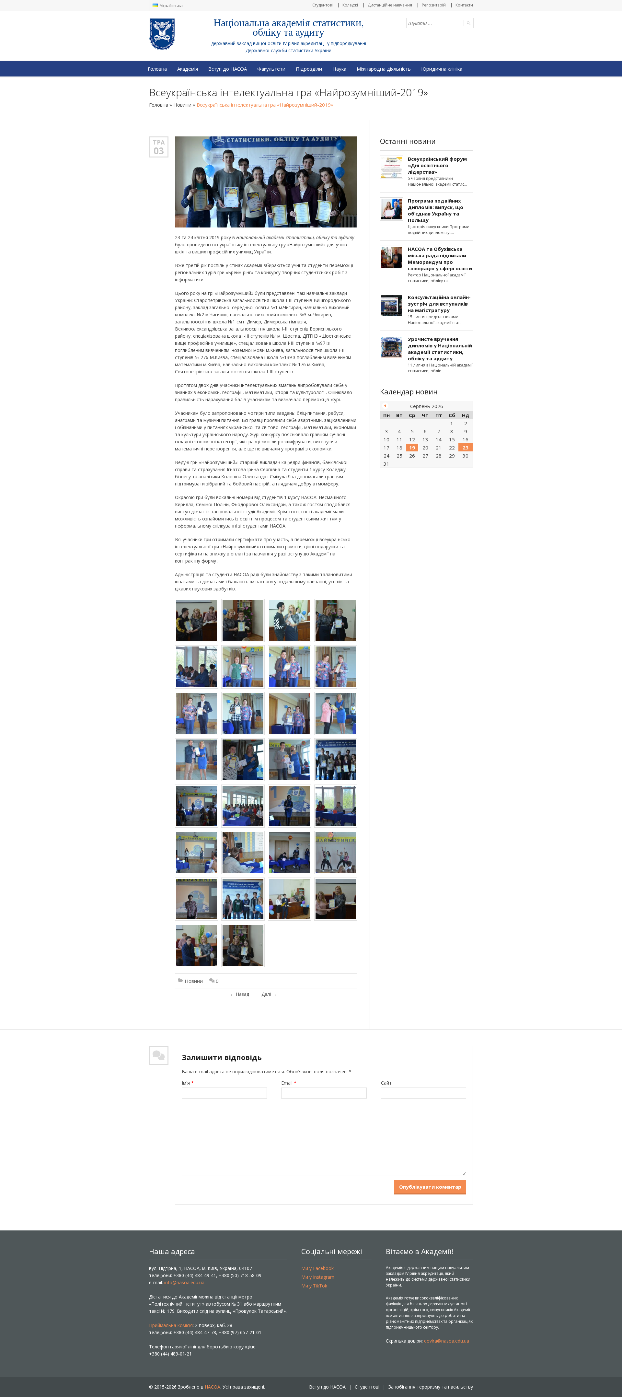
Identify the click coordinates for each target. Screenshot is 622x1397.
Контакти (464, 5)
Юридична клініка (441, 68)
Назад (239, 994)
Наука (339, 68)
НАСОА (212, 1387)
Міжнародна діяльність (384, 68)
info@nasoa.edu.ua (184, 1282)
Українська (171, 5)
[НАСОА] (175, 34)
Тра (159, 142)
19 (412, 447)
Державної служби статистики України (288, 50)
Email (288, 1083)
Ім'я (188, 1083)
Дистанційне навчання (390, 5)
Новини (182, 104)
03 (159, 151)
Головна (157, 68)
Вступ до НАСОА (227, 68)
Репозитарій (434, 5)
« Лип (385, 405)
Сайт (386, 1083)
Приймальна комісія (171, 1325)
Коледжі (350, 5)
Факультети (271, 68)
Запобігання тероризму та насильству (430, 1387)
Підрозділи (309, 68)
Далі (269, 994)
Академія (187, 68)
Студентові (322, 5)
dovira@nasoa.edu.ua (446, 1341)
